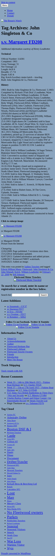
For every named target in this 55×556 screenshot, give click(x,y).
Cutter (9, 447)
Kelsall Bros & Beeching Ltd (22, 483)
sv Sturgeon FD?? (15, 309)
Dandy (10, 452)
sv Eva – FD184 (14, 311)
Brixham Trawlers (14, 432)
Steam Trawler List (38, 400)
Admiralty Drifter (17, 417)
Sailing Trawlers (31, 266)
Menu (4, 5)
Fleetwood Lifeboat (16, 349)
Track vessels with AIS (11, 371)
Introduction (12, 357)
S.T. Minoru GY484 (37, 395)
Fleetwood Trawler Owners (20, 351)
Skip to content (8, 2)
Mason (9, 501)
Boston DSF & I (19, 429)
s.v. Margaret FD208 (21, 41)
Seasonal (12, 526)
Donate (10, 15)
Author (10, 344)
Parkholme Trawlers (16, 520)
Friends (10, 354)
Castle (11, 435)
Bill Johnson (18, 274)
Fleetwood (27, 269)
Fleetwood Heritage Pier (18, 346)
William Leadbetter (30, 272)
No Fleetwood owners (25, 512)
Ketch (17, 272)
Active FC (11, 414)
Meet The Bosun (15, 359)
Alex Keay (11, 420)
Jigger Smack (11, 479)
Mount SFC (11, 506)
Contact (10, 13)
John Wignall (7, 272)
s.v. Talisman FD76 (35, 403)
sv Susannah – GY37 (17, 306)
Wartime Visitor (15, 544)
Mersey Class (14, 503)
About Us (11, 338)
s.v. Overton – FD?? (16, 314)
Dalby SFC (10, 450)
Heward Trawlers (15, 470)
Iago (9, 475)
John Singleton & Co (43, 269)
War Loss (14, 541)
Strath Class (12, 535)
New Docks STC (14, 509)
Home (10, 10)
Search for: (6, 295)
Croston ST (11, 445)
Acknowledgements (16, 341)
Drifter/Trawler (17, 462)
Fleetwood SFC (13, 465)
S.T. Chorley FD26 (32, 385)
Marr (10, 497)
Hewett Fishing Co (13, 473)
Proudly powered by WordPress (16, 553)
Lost (11, 493)
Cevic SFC (11, 439)
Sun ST (9, 538)
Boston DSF (12, 426)
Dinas (10, 455)
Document (13, 458)
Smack (10, 532)
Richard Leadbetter (13, 523)
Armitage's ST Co (13, 423)
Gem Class (11, 468)
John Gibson (11, 481)
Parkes (12, 517)
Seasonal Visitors (16, 529)
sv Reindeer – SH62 (16, 317)
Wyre (10, 548)
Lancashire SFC (13, 489)
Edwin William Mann (11, 269)
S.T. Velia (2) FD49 (27, 390)
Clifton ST (12, 441)
